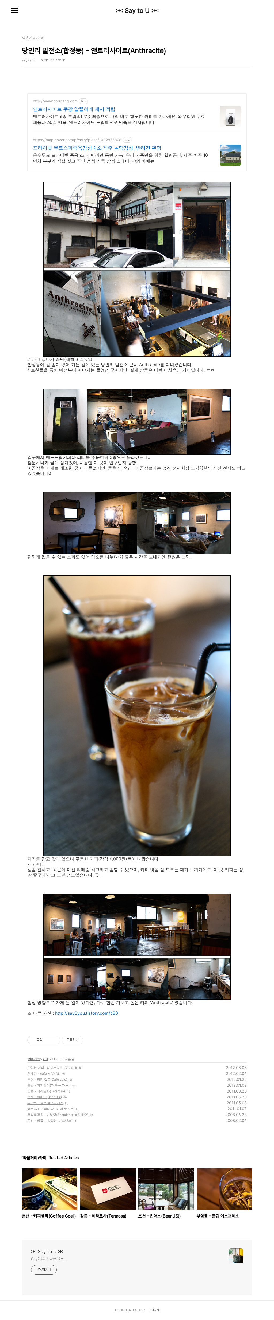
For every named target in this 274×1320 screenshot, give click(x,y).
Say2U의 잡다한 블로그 (49, 1259)
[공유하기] (47, 1040)
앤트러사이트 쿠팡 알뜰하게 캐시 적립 (74, 109)
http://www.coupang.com (55, 101)
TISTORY (138, 1310)
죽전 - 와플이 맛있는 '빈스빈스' (49, 1121)
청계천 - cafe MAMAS (43, 1074)
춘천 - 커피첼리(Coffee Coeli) (49, 1085)
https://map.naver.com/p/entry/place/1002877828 (77, 139)
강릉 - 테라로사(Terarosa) (46, 1091)
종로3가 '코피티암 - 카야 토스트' (50, 1109)
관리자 (155, 1310)
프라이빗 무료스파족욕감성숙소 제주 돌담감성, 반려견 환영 (97, 148)
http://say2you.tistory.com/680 (86, 1013)
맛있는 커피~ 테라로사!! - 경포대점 (52, 1068)
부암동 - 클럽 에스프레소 (45, 1103)
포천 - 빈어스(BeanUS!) (44, 1097)
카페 (45, 1059)
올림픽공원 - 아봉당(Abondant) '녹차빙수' (57, 1115)
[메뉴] (14, 10)
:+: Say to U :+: (137, 10)
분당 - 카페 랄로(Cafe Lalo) (47, 1079)
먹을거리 (34, 1059)
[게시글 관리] (54, 1040)
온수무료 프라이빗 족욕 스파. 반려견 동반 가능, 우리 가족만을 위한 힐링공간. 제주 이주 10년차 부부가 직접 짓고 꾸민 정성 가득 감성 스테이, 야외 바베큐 (120, 158)
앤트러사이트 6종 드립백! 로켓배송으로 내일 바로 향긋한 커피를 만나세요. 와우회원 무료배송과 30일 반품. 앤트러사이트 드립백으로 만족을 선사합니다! (119, 119)
